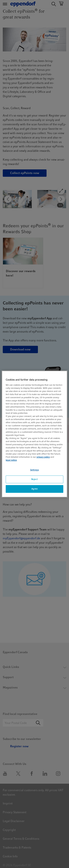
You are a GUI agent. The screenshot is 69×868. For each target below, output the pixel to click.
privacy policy (43, 457)
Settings (34, 470)
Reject (34, 479)
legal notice (11, 460)
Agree (34, 488)
